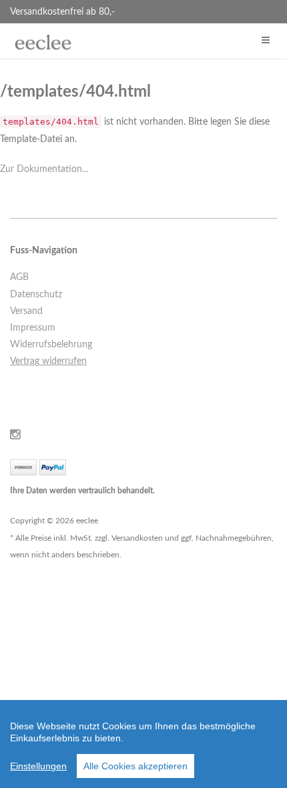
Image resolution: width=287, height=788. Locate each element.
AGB (19, 277)
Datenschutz (36, 294)
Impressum (32, 328)
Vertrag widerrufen (48, 361)
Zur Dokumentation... (44, 169)
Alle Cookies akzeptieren (135, 766)
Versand (26, 311)
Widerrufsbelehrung (51, 344)
